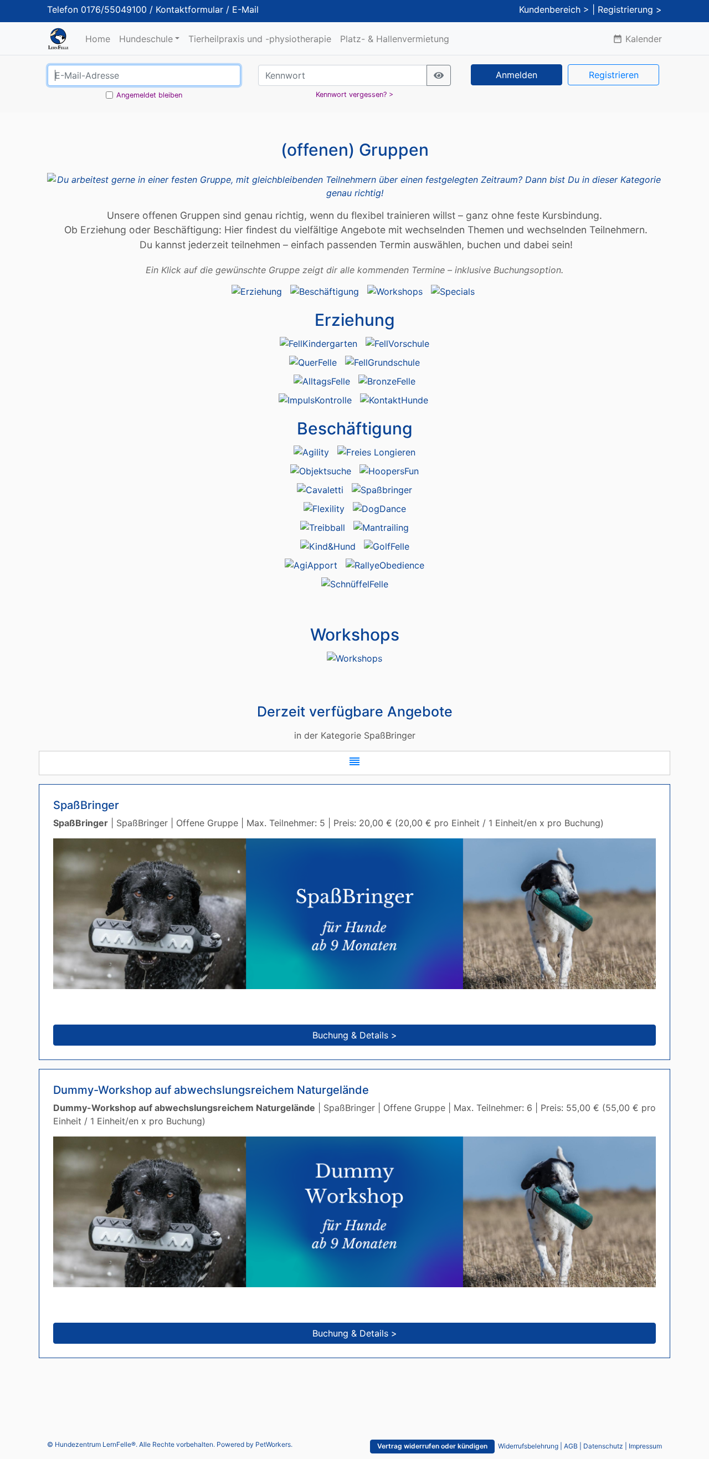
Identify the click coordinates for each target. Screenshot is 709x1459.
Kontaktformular (189, 9)
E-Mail (245, 9)
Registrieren (614, 74)
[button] (354, 763)
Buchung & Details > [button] (354, 1035)
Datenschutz (603, 1446)
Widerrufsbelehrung (528, 1446)
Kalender (637, 38)
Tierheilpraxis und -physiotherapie (259, 38)
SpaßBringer (86, 805)
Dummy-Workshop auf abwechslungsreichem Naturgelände (211, 1090)
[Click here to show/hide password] (439, 75)
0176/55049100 (114, 9)
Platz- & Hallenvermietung (394, 38)
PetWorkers (273, 1444)
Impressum (645, 1446)
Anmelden (516, 74)
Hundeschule (146, 38)
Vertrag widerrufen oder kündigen (432, 1446)
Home (97, 38)
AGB (571, 1446)
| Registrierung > (627, 9)
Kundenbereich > (554, 9)
